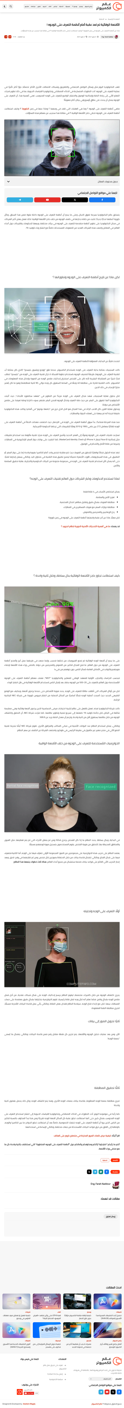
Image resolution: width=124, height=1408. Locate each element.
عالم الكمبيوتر (96, 1404)
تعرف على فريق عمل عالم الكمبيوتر (54, 1366)
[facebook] (102, 199)
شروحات (27, 1312)
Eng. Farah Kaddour (107, 36)
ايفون (39, 6)
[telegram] (20, 199)
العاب (49, 6)
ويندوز (81, 6)
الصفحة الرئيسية (114, 19)
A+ (10, 36)
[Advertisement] (62, 65)
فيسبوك (67, 6)
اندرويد (44, 6)
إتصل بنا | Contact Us (55, 1374)
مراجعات (33, 6)
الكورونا (25, 109)
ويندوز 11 (74, 6)
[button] (106, 1172)
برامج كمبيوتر (88, 6)
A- (6, 36)
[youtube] (47, 199)
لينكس (55, 6)
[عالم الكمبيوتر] (109, 6)
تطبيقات (119, 1312)
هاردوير (27, 6)
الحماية (61, 6)
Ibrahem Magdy (29, 1404)
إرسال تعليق (110, 1216)
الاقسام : (118, 1379)
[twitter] (75, 199)
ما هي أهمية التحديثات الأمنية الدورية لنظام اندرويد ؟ (85, 526)
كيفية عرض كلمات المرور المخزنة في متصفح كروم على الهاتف (82, 1136)
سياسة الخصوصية (56, 1379)
